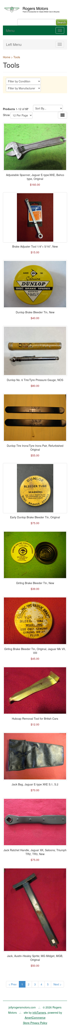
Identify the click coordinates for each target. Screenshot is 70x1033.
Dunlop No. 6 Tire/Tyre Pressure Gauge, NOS (35, 380)
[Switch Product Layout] (62, 115)
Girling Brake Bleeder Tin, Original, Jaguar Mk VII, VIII (35, 651)
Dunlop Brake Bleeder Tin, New (35, 312)
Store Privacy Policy (35, 1023)
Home (6, 57)
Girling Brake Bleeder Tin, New (35, 583)
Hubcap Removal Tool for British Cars (35, 718)
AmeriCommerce (35, 1017)
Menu (10, 30)
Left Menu (14, 44)
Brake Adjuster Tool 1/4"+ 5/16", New (35, 246)
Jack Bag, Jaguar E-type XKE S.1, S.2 (35, 784)
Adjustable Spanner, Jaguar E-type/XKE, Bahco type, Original (35, 177)
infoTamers (39, 1012)
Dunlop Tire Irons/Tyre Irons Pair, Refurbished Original (35, 447)
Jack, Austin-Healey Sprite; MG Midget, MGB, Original (35, 958)
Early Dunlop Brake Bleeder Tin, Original (35, 517)
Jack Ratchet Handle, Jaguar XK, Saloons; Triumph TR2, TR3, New (35, 852)
